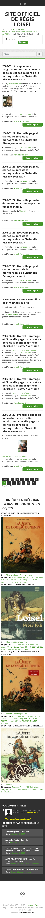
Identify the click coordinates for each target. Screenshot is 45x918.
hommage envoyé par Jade (22, 393)
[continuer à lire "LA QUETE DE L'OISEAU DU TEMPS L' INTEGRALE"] (22, 755)
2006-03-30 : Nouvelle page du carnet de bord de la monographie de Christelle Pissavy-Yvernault (20, 271)
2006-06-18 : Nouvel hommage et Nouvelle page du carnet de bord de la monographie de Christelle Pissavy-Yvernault (21, 384)
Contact (29, 812)
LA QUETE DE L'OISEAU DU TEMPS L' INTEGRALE (22, 726)
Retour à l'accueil (34, 905)
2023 (11, 789)
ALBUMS (29, 787)
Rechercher (23, 36)
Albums (9, 784)
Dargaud (26, 580)
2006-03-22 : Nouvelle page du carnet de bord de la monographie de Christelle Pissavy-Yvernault (20, 138)
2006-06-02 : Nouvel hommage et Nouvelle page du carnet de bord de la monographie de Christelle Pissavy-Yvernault (21, 341)
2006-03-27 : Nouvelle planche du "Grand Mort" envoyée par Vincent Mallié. (21, 203)
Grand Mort (24, 211)
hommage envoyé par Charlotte (24, 350)
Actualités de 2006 (21, 121)
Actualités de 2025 (17, 834)
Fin (34, 483)
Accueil (16, 29)
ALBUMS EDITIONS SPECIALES (31, 644)
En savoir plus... (33, 124)
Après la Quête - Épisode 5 (17, 831)
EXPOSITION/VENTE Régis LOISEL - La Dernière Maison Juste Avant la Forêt (22, 849)
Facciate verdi (27, 912)
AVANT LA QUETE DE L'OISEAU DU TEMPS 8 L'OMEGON (22, 578)
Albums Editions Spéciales (16, 642)
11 (23, 483)
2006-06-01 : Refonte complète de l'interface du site (21, 301)
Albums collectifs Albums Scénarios (20, 575)
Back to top (22, 894)
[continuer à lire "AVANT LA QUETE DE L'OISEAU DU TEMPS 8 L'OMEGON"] (22, 545)
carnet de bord (25, 114)
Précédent (12, 479)
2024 (14, 577)
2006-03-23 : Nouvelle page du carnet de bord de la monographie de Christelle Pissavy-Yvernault (20, 171)
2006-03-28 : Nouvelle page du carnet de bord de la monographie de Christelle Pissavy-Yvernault (20, 237)
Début (6, 479)
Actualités (11, 31)
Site (36, 812)
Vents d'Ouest (13, 647)
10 (19, 483)
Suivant (28, 483)
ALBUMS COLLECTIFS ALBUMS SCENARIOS (19, 581)
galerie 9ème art (14, 84)
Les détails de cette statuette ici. (15, 456)
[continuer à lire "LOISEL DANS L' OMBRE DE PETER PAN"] (22, 613)
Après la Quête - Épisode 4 (17, 840)
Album (14, 644)
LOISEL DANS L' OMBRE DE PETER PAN (17, 584)
